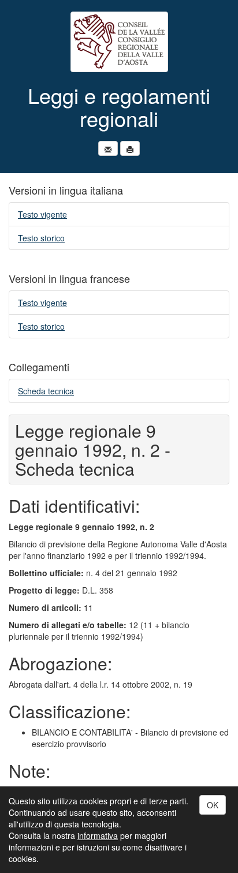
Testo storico (41, 238)
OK (212, 805)
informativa (97, 835)
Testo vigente (42, 214)
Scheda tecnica (46, 391)
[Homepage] (119, 42)
